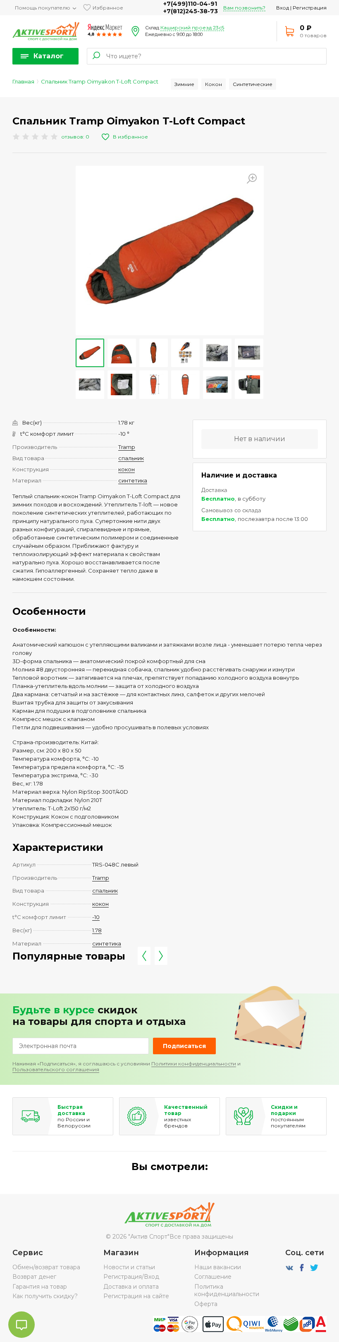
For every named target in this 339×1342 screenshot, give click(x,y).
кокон (126, 469)
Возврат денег (34, 1276)
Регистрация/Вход (131, 1276)
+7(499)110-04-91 (190, 3)
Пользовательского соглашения (55, 1069)
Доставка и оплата (131, 1286)
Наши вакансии (217, 1267)
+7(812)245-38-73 (190, 11)
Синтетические (252, 84)
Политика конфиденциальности (226, 1290)
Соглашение (213, 1276)
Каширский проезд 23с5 (192, 27)
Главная (23, 81)
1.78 (97, 930)
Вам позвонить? (244, 8)
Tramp (126, 447)
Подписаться (184, 1046)
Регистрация (310, 8)
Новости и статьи (129, 1267)
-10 (96, 917)
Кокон (213, 84)
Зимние (184, 84)
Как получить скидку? (45, 1296)
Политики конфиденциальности (193, 1063)
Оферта (205, 1304)
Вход (282, 8)
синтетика (132, 480)
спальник (131, 458)
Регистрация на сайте (136, 1296)
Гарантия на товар (39, 1286)
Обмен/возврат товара (46, 1267)
